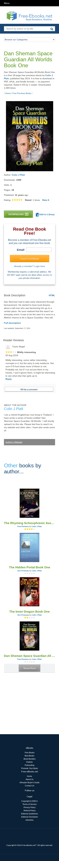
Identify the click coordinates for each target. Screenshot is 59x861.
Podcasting (29, 765)
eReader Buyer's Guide (29, 782)
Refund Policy (30, 810)
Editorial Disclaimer (29, 817)
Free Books (29, 753)
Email (20, 249)
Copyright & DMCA (29, 801)
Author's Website (14, 442)
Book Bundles (30, 759)
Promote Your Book (29, 768)
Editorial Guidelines (29, 814)
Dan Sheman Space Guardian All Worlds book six (29, 655)
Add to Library (47, 214)
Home (29, 776)
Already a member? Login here (29, 266)
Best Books (29, 756)
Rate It (45, 200)
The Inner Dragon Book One (29, 611)
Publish (29, 762)
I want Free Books (29, 258)
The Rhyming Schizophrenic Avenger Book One (29, 523)
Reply (9, 379)
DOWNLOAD (16, 214)
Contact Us (29, 786)
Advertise (29, 820)
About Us (30, 779)
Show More (29, 668)
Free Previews (23, 526)
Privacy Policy (30, 807)
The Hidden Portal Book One (29, 567)
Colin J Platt (18, 175)
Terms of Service (29, 804)
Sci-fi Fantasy (23, 571)
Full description (12, 323)
